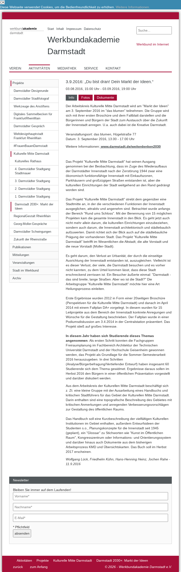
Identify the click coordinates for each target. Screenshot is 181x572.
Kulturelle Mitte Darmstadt (72, 560)
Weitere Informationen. (133, 7)
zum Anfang (39, 567)
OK (2, 2)
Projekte (43, 560)
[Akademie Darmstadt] (10, 560)
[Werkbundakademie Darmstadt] (24, 35)
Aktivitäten (24, 560)
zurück (18, 567)
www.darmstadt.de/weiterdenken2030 (130, 146)
